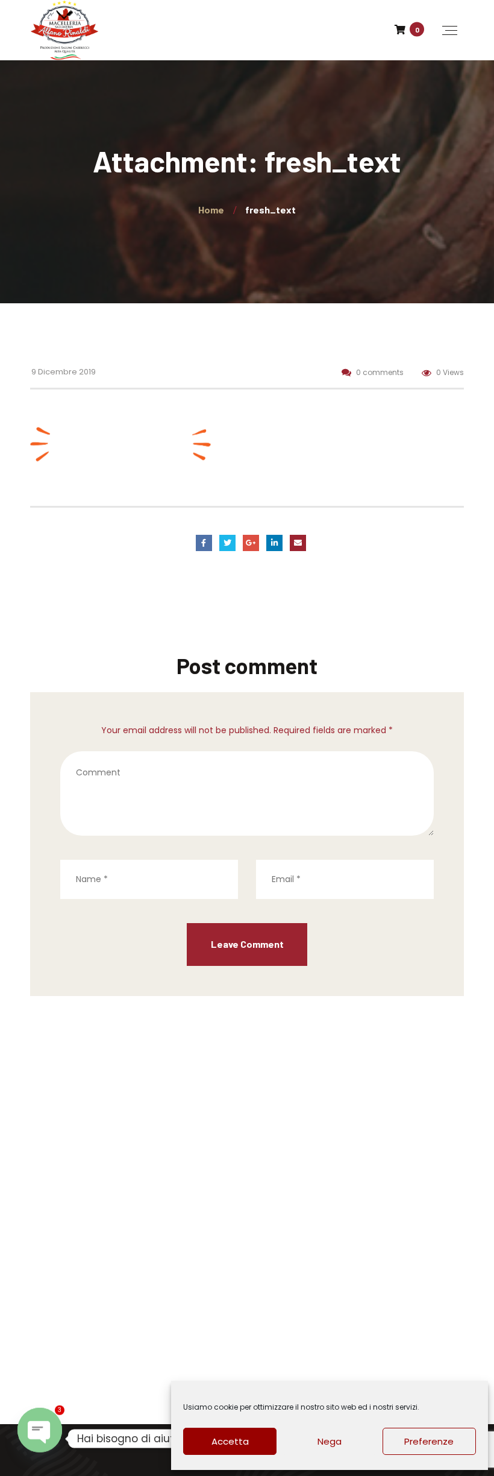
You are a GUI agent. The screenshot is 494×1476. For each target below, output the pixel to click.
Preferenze (429, 1441)
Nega (329, 1441)
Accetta (230, 1441)
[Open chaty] (39, 1438)
